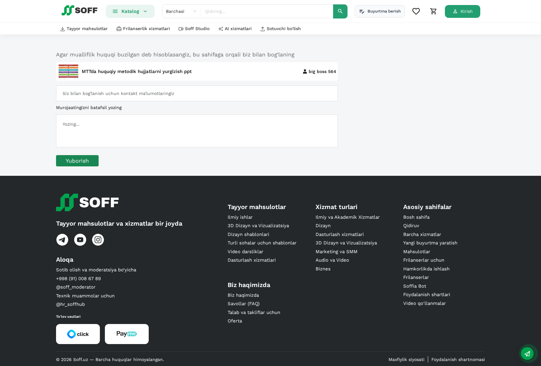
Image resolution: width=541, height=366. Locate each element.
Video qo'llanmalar (424, 303)
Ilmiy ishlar (240, 217)
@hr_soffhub (70, 304)
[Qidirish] (340, 11)
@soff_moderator (75, 287)
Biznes (323, 269)
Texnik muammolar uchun (85, 296)
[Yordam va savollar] (527, 353)
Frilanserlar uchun (423, 260)
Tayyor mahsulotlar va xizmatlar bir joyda (119, 223)
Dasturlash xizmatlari (252, 260)
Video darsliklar (245, 251)
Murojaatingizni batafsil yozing (88, 107)
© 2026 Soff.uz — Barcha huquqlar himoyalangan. (110, 359)
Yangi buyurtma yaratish (430, 243)
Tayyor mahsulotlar (87, 28)
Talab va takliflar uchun (254, 312)
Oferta (235, 321)
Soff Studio (197, 28)
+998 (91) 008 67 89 (78, 278)
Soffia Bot (414, 286)
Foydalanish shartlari (426, 294)
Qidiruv (411, 225)
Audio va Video (332, 260)
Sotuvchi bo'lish (284, 28)
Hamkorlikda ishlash (426, 269)
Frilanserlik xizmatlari (146, 28)
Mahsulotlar (416, 251)
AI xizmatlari (238, 28)
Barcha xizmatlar (422, 234)
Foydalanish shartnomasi (458, 359)
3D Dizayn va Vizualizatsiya (258, 225)
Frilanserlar (416, 277)
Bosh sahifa (416, 217)
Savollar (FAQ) (244, 303)
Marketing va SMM (337, 251)
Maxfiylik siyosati (407, 359)
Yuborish (77, 161)
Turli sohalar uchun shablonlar (262, 243)
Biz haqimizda (243, 295)
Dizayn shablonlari (248, 234)
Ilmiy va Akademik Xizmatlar (348, 217)
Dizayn (323, 225)
